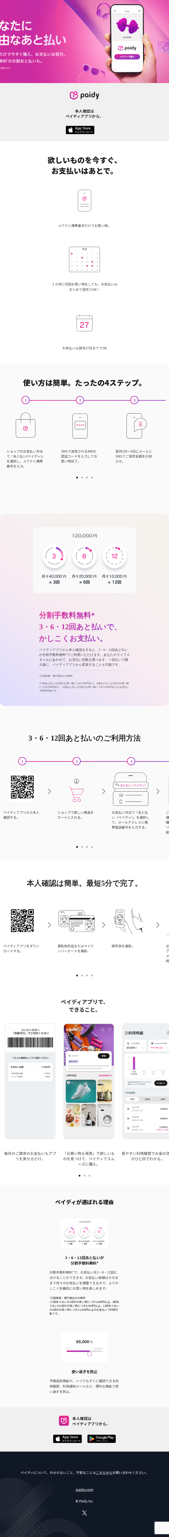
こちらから (104, 1472)
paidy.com (84, 1489)
